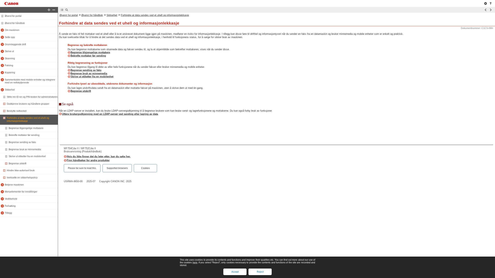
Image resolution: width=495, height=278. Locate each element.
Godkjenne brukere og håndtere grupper (28, 104)
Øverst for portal (13, 16)
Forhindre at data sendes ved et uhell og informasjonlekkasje (155, 15)
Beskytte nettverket (16, 111)
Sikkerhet (10, 89)
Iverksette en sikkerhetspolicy (22, 177)
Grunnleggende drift (15, 44)
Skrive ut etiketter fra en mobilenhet (27, 156)
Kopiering (10, 72)
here (195, 262)
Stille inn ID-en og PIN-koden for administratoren (32, 97)
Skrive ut (9, 51)
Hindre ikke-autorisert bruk (21, 170)
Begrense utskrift (17, 163)
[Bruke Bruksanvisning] (490, 3)
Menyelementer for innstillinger (21, 191)
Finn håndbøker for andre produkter (88, 160)
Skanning (10, 58)
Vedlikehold (11, 198)
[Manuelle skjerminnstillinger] (485, 3)
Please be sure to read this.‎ (82, 168)
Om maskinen (12, 30)
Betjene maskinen (14, 184)
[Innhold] (62, 10)
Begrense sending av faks (22, 142)
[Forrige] (486, 10)
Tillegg (8, 213)
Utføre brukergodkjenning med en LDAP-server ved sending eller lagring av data (110, 114)
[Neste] (490, 10)
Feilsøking (10, 206)
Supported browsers (117, 168)
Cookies (145, 168)
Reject (260, 271)
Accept (235, 271)
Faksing (9, 65)
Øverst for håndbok (15, 23)
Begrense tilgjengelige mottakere (26, 128)
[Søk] (67, 10)
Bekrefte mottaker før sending (24, 135)
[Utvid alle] (49, 10)
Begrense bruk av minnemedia (25, 149)
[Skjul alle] (54, 10)
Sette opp (10, 37)
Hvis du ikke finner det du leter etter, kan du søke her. (99, 156)
